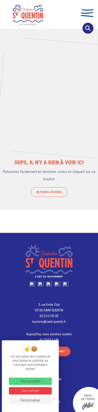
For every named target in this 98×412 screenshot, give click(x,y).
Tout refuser (30, 391)
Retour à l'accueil (49, 192)
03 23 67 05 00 (49, 316)
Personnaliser (30, 400)
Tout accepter (30, 381)
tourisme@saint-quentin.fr (49, 321)
